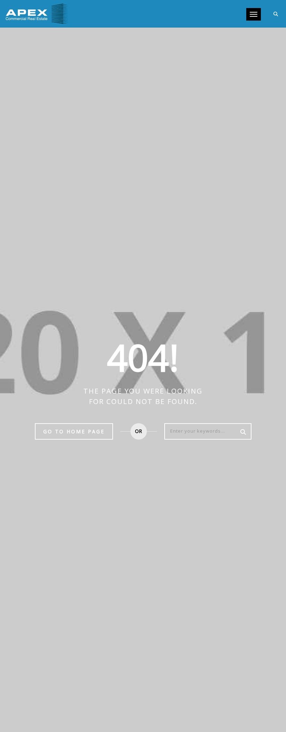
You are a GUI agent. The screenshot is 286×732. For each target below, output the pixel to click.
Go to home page (74, 431)
